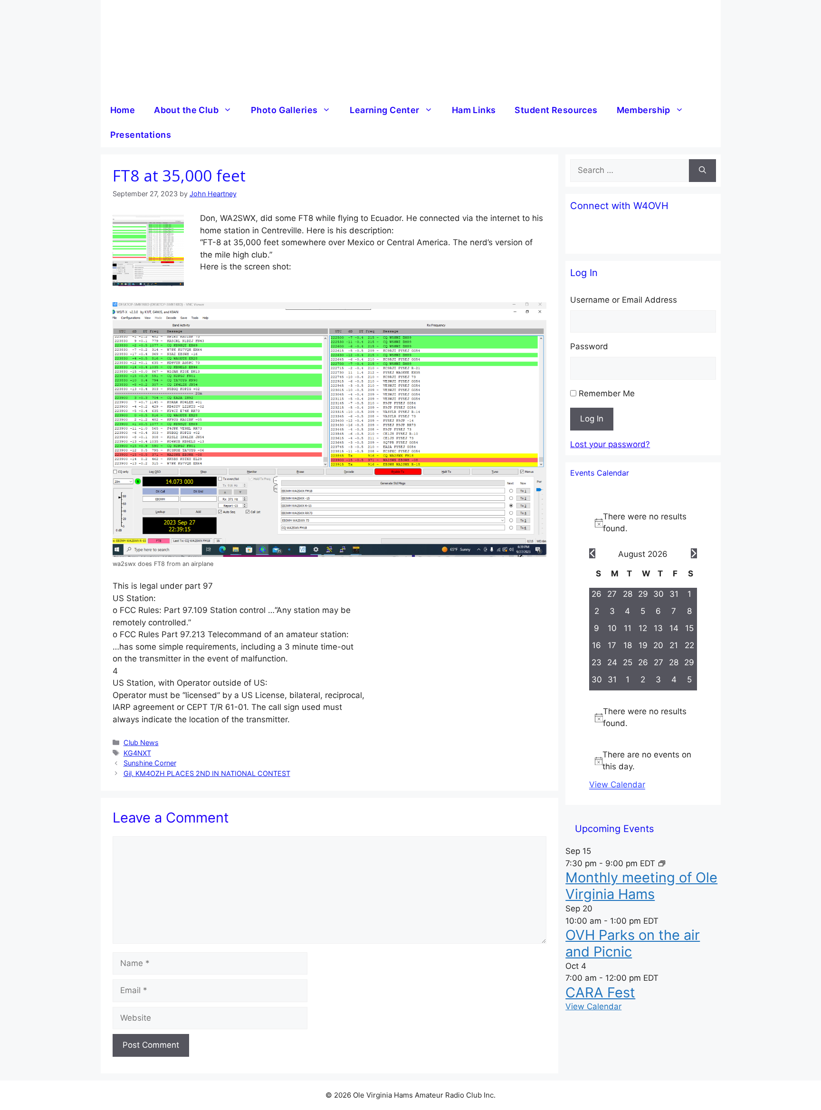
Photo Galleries (284, 110)
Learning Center (384, 110)
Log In (591, 418)
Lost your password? (610, 444)
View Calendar (617, 784)
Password (589, 346)
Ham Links (474, 110)
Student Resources (556, 110)
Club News (141, 742)
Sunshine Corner (150, 763)
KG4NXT (137, 753)
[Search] (702, 170)
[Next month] (694, 553)
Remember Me (607, 393)
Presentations (140, 135)
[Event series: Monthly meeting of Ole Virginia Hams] (662, 863)
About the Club (186, 110)
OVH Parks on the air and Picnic (632, 943)
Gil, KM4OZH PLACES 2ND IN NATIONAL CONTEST (207, 773)
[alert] (643, 523)
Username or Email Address (623, 300)
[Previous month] (592, 553)
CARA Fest (600, 992)
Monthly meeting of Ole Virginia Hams (641, 885)
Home (122, 110)
